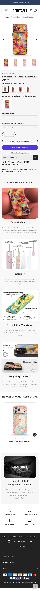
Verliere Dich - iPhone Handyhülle (20, 441)
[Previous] (4, 39)
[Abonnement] (30, 541)
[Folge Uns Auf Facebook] (16, 547)
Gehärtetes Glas (20, 439)
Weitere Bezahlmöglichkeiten (20, 153)
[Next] (36, 39)
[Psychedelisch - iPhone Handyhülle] (5, 89)
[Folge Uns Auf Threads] (24, 547)
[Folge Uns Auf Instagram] (20, 547)
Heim (7, 17)
